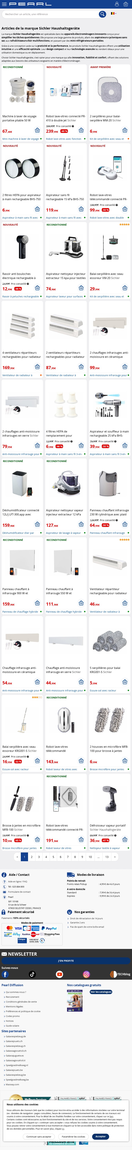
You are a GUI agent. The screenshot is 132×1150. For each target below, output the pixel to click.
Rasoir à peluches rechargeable (20, 296)
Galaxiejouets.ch (14, 1041)
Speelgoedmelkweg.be (17, 1079)
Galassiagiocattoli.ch (16, 1050)
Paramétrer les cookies (73, 1136)
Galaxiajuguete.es (15, 1055)
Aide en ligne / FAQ (17, 881)
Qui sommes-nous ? (16, 992)
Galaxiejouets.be (14, 1070)
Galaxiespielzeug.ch (16, 1045)
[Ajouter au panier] (37, 130)
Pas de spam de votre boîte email (87, 926)
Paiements (15, 918)
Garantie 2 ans (77, 922)
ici (63, 1128)
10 (90, 857)
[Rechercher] (102, 14)
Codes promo (13, 1016)
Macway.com (12, 1084)
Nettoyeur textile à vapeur (105, 848)
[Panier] (126, 4)
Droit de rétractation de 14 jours (86, 918)
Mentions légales (14, 1006)
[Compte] (117, 4)
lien (111, 1116)
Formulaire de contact (19, 891)
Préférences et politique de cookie (23, 1011)
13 (106, 857)
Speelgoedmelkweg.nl (17, 1065)
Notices (10, 1020)
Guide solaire (12, 1025)
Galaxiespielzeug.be (16, 1074)
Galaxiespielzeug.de (16, 1036)
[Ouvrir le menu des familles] (4, 4)
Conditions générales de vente (21, 1001)
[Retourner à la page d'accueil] (30, 4)
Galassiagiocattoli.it (15, 1060)
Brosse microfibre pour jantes (107, 769)
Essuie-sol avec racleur (103, 690)
